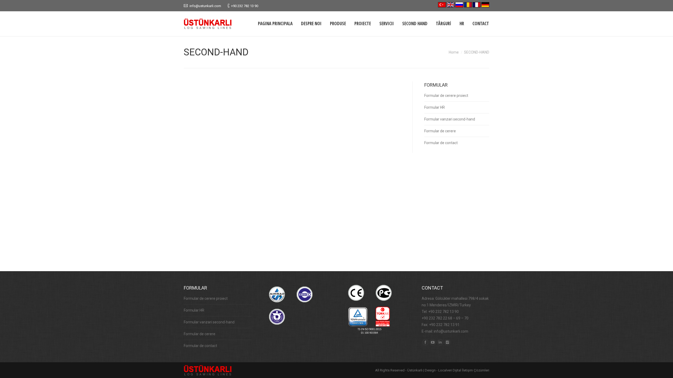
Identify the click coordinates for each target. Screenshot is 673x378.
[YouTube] (433, 342)
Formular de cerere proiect (446, 95)
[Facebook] (425, 342)
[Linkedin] (440, 342)
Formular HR (434, 107)
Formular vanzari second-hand (449, 119)
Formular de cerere (440, 131)
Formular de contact (441, 143)
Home (454, 52)
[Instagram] (447, 342)
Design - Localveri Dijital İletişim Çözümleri (457, 370)
